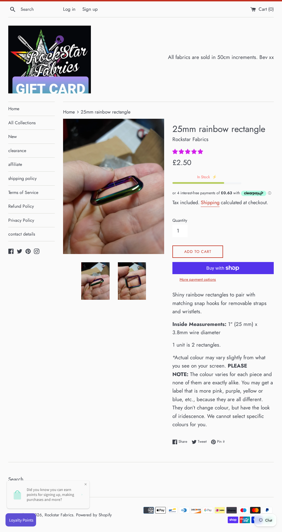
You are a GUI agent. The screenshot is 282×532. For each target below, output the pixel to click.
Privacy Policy (21, 220)
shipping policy (22, 178)
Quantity (179, 220)
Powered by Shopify (94, 515)
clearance (17, 150)
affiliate (15, 164)
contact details (21, 234)
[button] (188, 151)
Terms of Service (23, 192)
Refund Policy (21, 206)
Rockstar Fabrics (59, 515)
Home (13, 109)
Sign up (90, 9)
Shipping (210, 202)
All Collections (22, 123)
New (12, 136)
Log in (69, 9)
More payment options (198, 279)
